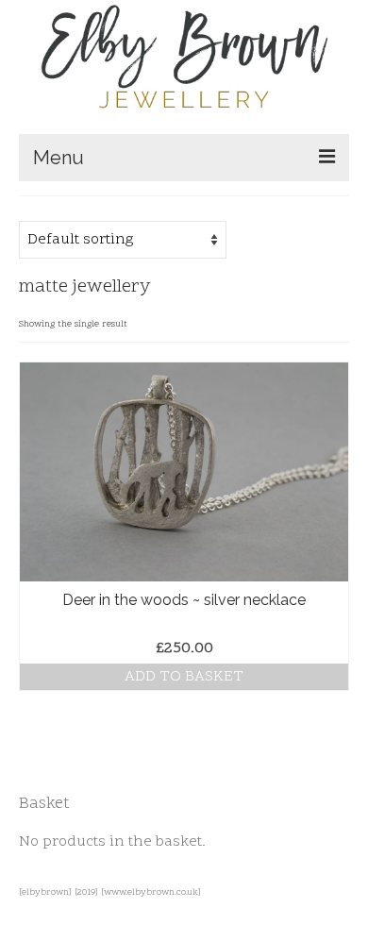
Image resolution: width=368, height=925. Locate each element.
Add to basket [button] (184, 676)
